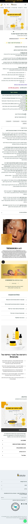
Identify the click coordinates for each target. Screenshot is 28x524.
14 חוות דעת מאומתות (13, 38)
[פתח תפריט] (25, 4)
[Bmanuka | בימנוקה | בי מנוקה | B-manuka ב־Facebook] (26, 504)
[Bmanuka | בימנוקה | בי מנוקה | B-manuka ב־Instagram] (24, 504)
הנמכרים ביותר (7, 7)
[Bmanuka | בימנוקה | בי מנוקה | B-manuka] (14, 4)
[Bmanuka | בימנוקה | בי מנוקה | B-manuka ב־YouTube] (21, 504)
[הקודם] (25, 1)
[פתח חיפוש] (7, 4)
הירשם (2, 497)
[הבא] (2, 1)
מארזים (25, 7)
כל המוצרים (20, 7)
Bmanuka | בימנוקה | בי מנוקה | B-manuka (10, 516)
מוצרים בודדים (14, 7)
